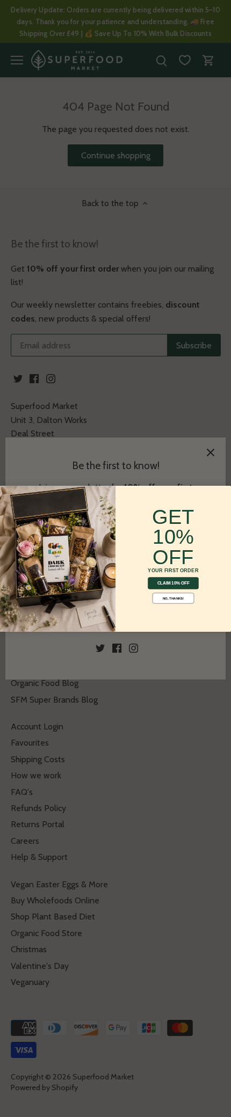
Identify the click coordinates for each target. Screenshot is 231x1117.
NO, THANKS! (173, 598)
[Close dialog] (7, 492)
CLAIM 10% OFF (173, 583)
